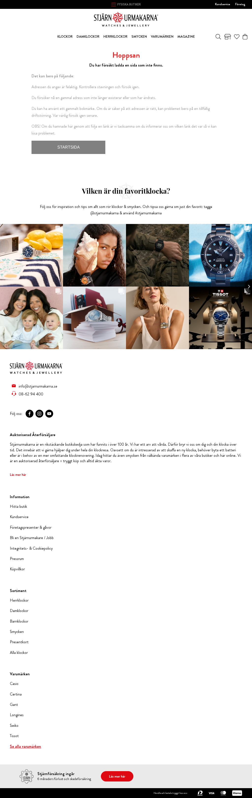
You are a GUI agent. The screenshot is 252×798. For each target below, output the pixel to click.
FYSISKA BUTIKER (129, 4)
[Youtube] (49, 414)
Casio (14, 683)
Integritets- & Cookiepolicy (31, 548)
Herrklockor (19, 600)
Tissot (14, 736)
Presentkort (19, 642)
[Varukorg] (245, 36)
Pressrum (17, 558)
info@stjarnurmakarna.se (38, 386)
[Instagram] (39, 414)
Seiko (14, 725)
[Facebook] (29, 414)
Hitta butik (18, 506)
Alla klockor (19, 652)
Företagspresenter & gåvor (30, 527)
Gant (14, 704)
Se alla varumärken (25, 746)
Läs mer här (18, 474)
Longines (17, 715)
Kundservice (222, 4)
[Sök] (218, 36)
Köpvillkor (17, 569)
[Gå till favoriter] (236, 36)
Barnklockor (19, 621)
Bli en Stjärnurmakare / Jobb (32, 538)
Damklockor (19, 610)
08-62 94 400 (31, 394)
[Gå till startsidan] (126, 18)
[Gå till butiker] (227, 36)
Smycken (17, 631)
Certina (16, 694)
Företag (240, 4)
